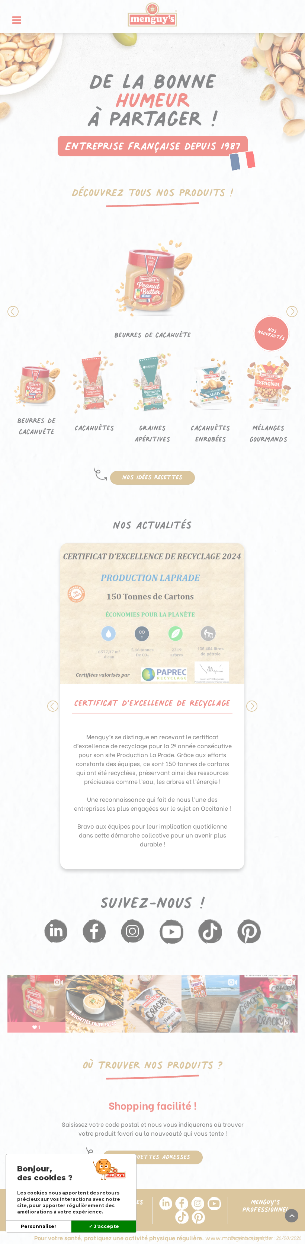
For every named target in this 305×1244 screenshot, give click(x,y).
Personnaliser (39, 1226)
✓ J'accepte (104, 1226)
